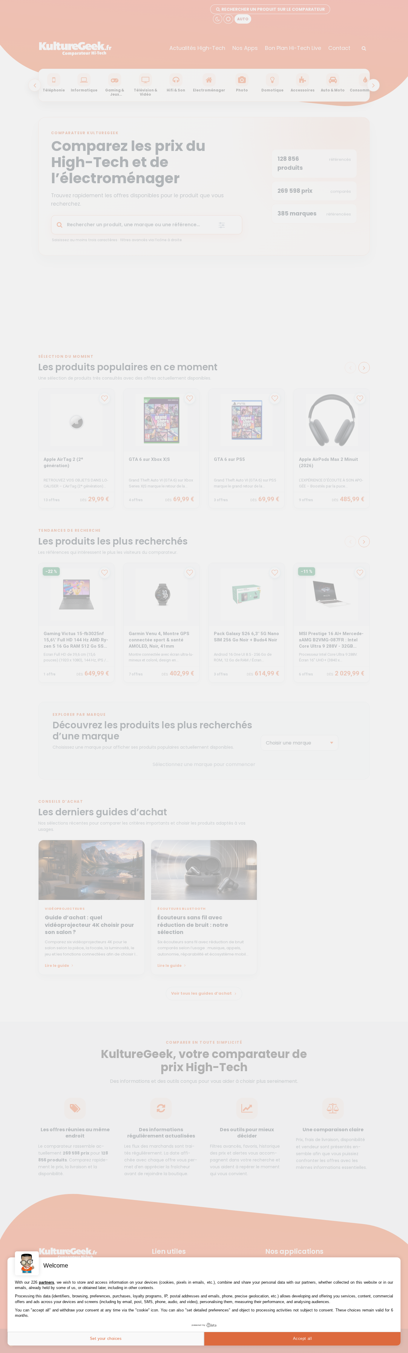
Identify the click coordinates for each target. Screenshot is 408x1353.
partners (46, 1282)
